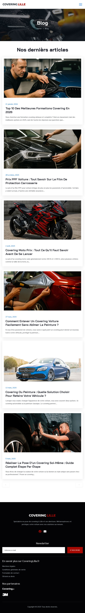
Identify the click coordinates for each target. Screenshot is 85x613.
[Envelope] (45, 531)
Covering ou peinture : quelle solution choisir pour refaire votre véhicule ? (38, 394)
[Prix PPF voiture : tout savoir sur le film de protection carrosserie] (42, 149)
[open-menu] (81, 5)
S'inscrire (75, 550)
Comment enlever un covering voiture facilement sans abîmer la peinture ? (32, 323)
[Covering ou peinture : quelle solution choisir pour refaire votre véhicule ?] (42, 361)
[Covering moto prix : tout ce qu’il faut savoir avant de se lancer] (42, 220)
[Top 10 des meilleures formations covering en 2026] (42, 78)
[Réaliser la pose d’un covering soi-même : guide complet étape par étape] (42, 432)
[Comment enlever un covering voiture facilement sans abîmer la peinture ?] (42, 290)
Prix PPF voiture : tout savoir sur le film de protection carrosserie (36, 181)
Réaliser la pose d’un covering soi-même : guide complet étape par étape (40, 464)
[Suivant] (79, 484)
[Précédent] (6, 484)
